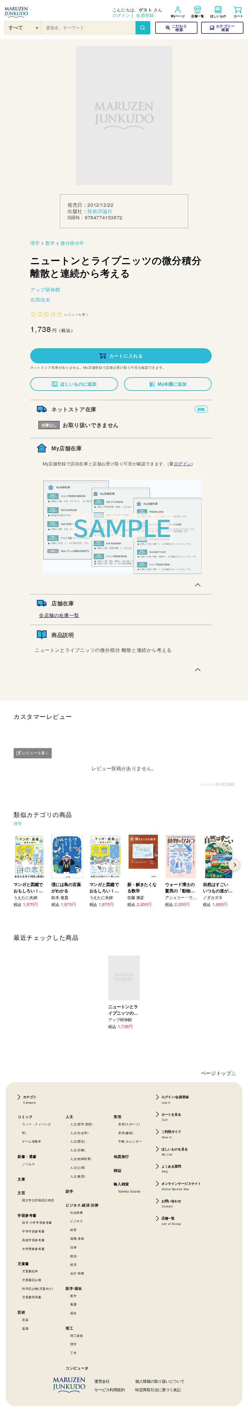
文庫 (21, 1179)
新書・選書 (27, 1156)
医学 (73, 1296)
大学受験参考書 (33, 1249)
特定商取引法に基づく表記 (158, 1389)
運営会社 (101, 1381)
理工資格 (76, 1336)
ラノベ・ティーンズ (36, 1124)
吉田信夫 (40, 299)
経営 (73, 1230)
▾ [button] (37, 27)
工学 (73, 1353)
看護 (73, 1304)
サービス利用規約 (109, 1389)
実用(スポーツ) (129, 1124)
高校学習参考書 (33, 1240)
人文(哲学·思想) (81, 1124)
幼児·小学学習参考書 (37, 1222)
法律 (73, 1247)
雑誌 (117, 1170)
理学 (35, 243)
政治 (73, 1256)
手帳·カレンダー (130, 1141)
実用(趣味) (125, 1133)
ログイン (121, 15)
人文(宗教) (77, 1150)
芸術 (21, 1312)
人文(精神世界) (81, 1159)
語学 (69, 1191)
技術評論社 (100, 211)
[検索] (142, 27)
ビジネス (76, 1221)
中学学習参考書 (33, 1231)
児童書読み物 (31, 1280)
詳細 (201, 409)
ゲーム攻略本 (31, 1141)
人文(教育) (77, 1176)
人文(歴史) (77, 1141)
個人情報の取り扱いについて (159, 1381)
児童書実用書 (31, 1297)
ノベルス (28, 1164)
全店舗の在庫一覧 (59, 615)
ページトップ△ (218, 1072)
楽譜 (25, 1328)
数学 (50, 243)
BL (24, 1133)
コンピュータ (77, 1368)
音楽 (25, 1320)
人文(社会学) (79, 1133)
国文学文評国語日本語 (38, 1200)
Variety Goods (129, 1191)
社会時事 (76, 1212)
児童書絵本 (30, 1271)
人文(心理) (77, 1167)
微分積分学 (72, 243)
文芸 (21, 1192)
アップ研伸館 (45, 289)
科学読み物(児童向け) (37, 1288)
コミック (25, 1116)
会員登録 (145, 15)
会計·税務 (77, 1273)
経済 (73, 1264)
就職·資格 (77, 1238)
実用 (117, 1116)
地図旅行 (121, 1156)
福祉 (73, 1313)
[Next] (234, 865)
